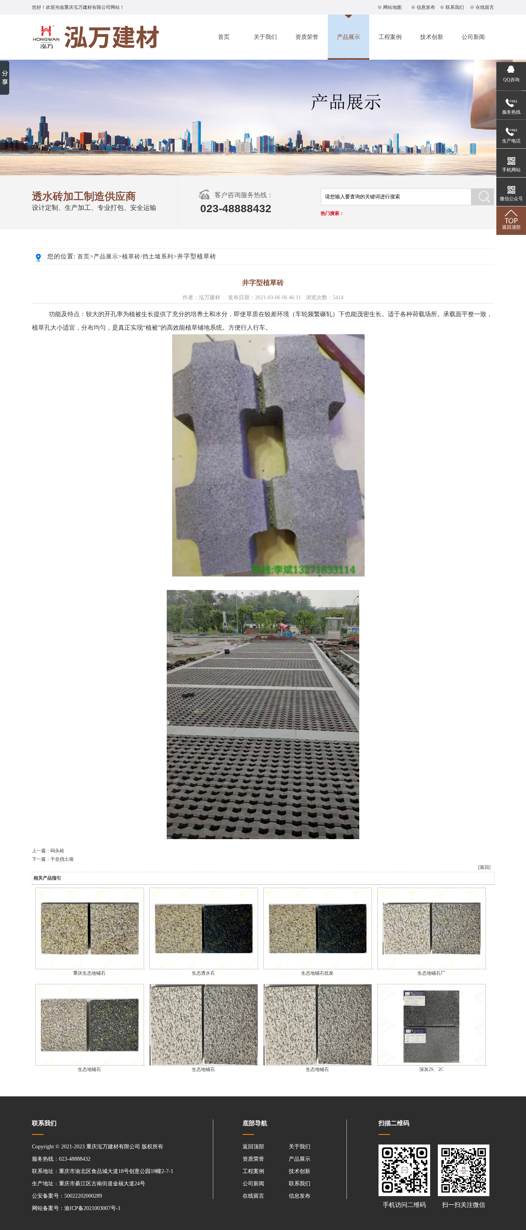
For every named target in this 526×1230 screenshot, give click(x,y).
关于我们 (265, 37)
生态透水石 (203, 973)
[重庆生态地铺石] (89, 967)
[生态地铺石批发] (317, 967)
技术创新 (431, 37)
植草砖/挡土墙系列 (147, 256)
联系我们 (455, 7)
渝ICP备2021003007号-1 (92, 1208)
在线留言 (485, 7)
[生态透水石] (203, 967)
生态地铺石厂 (431, 973)
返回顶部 (253, 1147)
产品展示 (348, 37)
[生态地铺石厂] (431, 967)
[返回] (484, 867)
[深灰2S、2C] (431, 1064)
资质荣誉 (306, 37)
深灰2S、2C (431, 1069)
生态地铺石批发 (317, 973)
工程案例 (390, 37)
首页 (223, 37)
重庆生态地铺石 (89, 973)
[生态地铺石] (89, 1064)
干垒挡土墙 (62, 859)
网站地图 (392, 7)
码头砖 (57, 850)
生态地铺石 (89, 1069)
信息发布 (426, 7)
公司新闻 (473, 37)
